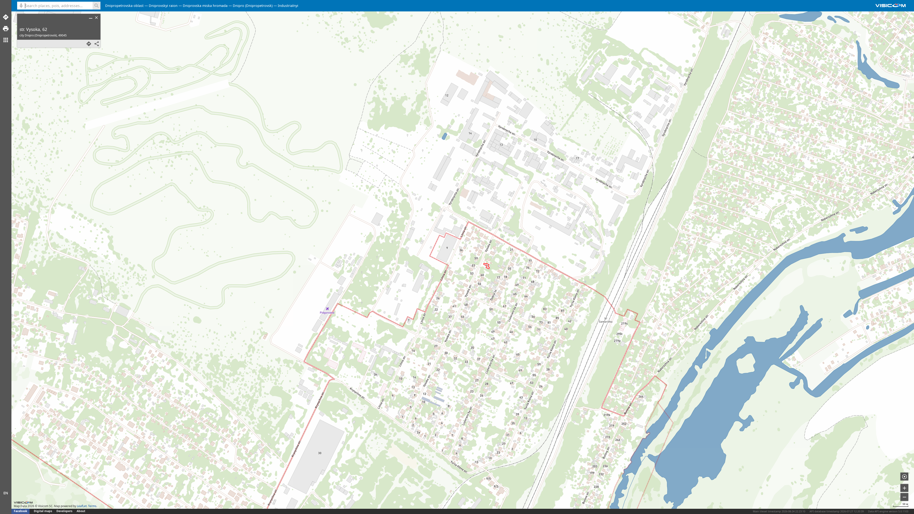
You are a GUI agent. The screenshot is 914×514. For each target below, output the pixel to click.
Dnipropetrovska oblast (124, 5)
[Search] (96, 6)
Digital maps (43, 511)
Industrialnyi (288, 5)
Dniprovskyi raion (163, 5)
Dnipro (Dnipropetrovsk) (253, 5)
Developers (64, 511)
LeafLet (82, 506)
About (81, 511)
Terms (92, 506)
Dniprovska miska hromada (205, 5)
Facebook (20, 511)
